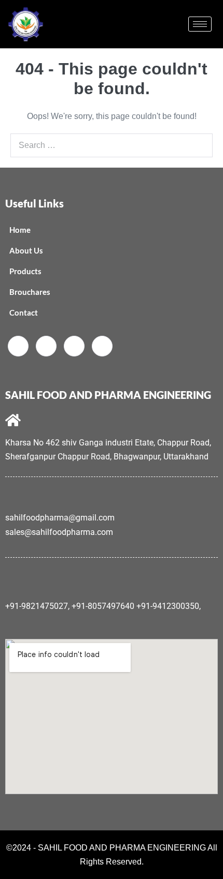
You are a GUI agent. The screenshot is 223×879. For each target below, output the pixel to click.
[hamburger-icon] (200, 24)
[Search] (199, 145)
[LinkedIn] (74, 346)
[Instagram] (102, 346)
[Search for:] (111, 145)
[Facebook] (18, 346)
